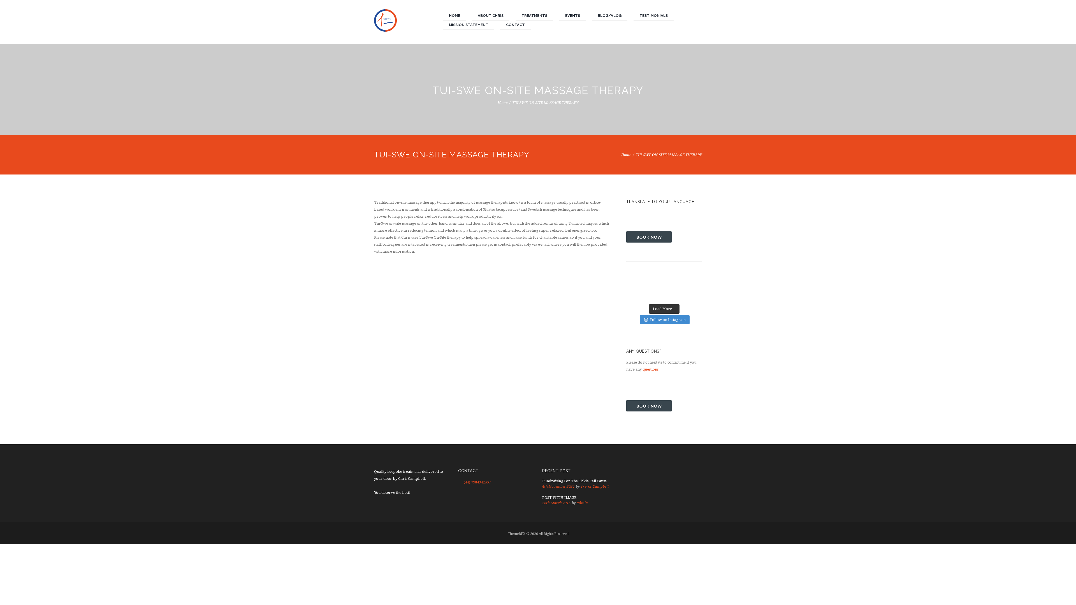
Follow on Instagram (668, 320)
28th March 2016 (556, 503)
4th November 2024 (558, 486)
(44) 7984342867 (477, 482)
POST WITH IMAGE (559, 497)
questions (650, 369)
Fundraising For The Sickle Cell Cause (574, 481)
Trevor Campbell (595, 486)
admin (582, 503)
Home (502, 103)
